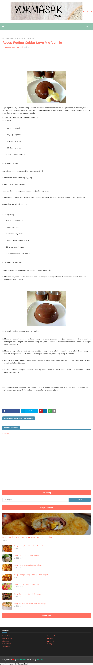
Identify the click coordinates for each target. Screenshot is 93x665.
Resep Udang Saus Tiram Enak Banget (28, 546)
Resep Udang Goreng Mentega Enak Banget (31, 575)
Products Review (8, 636)
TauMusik (50, 638)
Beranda (5, 38)
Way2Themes (21, 660)
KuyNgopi (50, 644)
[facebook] (80, 11)
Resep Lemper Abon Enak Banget (26, 555)
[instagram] (87, 11)
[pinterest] (91, 11)
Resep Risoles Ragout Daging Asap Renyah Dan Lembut (27, 537)
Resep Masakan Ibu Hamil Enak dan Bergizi (30, 603)
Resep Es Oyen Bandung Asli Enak (27, 584)
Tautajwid (50, 641)
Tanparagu (6, 646)
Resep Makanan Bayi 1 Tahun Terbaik (28, 565)
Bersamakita (6, 644)
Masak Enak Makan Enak (14, 47)
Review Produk (7, 638)
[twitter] (83, 11)
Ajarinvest (5, 641)
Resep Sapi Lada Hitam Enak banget (27, 594)
